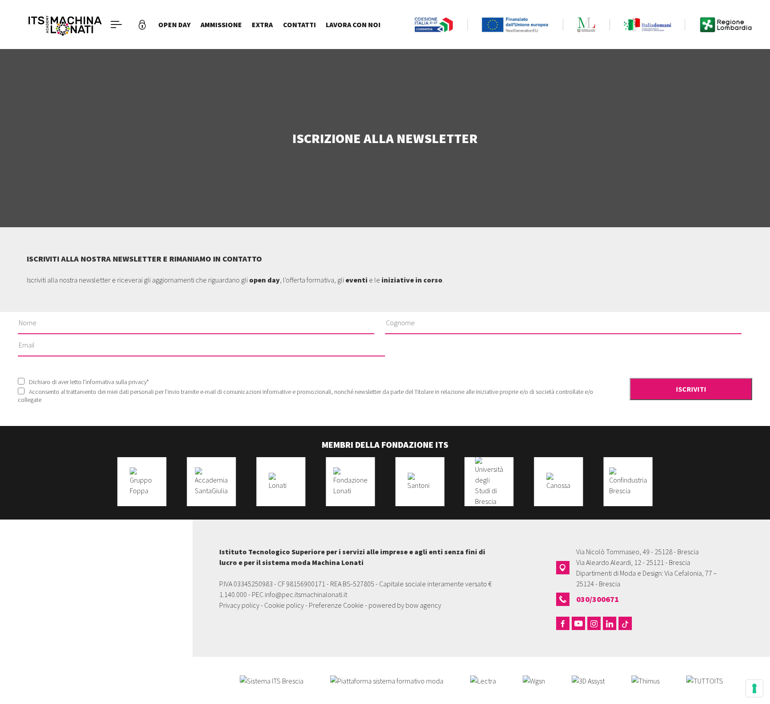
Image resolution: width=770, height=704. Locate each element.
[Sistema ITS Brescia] (271, 679)
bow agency (423, 605)
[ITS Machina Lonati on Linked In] (609, 623)
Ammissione (221, 24)
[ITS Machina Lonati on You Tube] (578, 623)
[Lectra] (483, 679)
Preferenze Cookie (336, 605)
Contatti (299, 24)
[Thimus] (645, 679)
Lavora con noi (353, 24)
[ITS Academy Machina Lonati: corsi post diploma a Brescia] (65, 24)
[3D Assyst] (588, 679)
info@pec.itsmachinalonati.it (306, 594)
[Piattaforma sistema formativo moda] (387, 679)
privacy (137, 382)
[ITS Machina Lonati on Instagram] (594, 623)
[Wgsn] (533, 679)
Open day (174, 24)
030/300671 (597, 599)
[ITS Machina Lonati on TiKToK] (625, 623)
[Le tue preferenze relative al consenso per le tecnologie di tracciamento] (754, 688)
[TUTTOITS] (705, 679)
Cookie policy (284, 605)
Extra (262, 24)
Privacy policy (239, 605)
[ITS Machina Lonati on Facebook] (562, 623)
